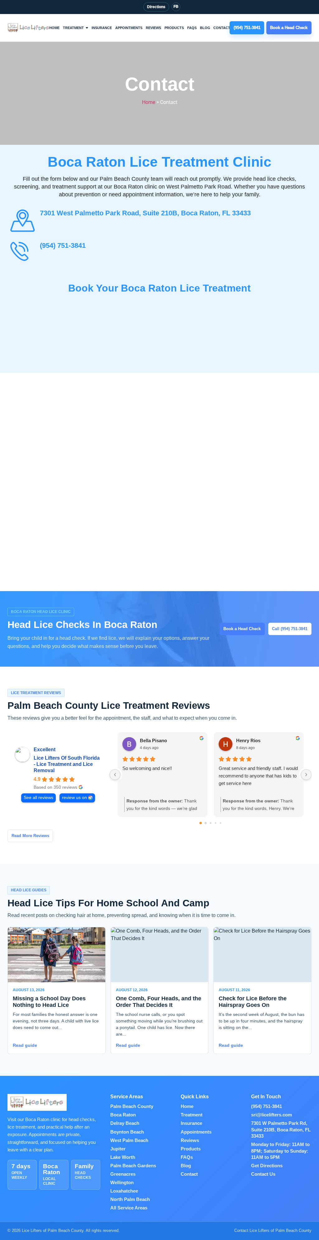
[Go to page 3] (215, 823)
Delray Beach (124, 1123)
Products (174, 28)
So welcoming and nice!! (147, 768)
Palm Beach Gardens (133, 1165)
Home (54, 28)
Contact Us (263, 1174)
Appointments (128, 28)
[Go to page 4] (220, 823)
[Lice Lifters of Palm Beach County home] (28, 27)
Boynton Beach (127, 1132)
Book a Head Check (242, 628)
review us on (74, 797)
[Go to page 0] (200, 823)
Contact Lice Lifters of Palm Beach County (273, 1230)
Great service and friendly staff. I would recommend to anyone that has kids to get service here (258, 776)
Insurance (102, 28)
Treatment (73, 28)
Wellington (122, 1182)
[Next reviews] (306, 774)
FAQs (192, 28)
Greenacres (123, 1174)
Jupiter (118, 1148)
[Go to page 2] (210, 823)
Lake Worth (122, 1157)
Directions (156, 7)
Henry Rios (248, 740)
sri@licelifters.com (271, 1114)
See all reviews (38, 797)
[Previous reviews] (115, 774)
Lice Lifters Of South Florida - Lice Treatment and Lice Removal (67, 764)
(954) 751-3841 (63, 245)
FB (176, 6)
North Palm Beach (130, 1199)
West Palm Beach (129, 1140)
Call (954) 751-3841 (289, 628)
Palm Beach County (131, 1106)
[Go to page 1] (206, 823)
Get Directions (267, 1165)
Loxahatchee (124, 1191)
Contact (221, 28)
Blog (205, 28)
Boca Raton (123, 1114)
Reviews (153, 28)
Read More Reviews (30, 835)
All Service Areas (128, 1207)
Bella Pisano (153, 740)
